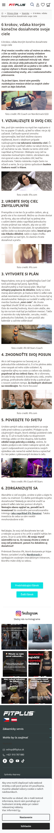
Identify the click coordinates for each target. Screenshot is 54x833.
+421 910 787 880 (15, 754)
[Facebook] (5, 761)
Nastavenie (26, 817)
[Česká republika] (6, 720)
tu (19, 810)
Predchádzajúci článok (27, 585)
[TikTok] (23, 761)
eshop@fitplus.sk (15, 749)
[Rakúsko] (14, 720)
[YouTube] (17, 761)
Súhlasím (26, 826)
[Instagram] (11, 761)
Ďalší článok (27, 594)
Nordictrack (33, 554)
